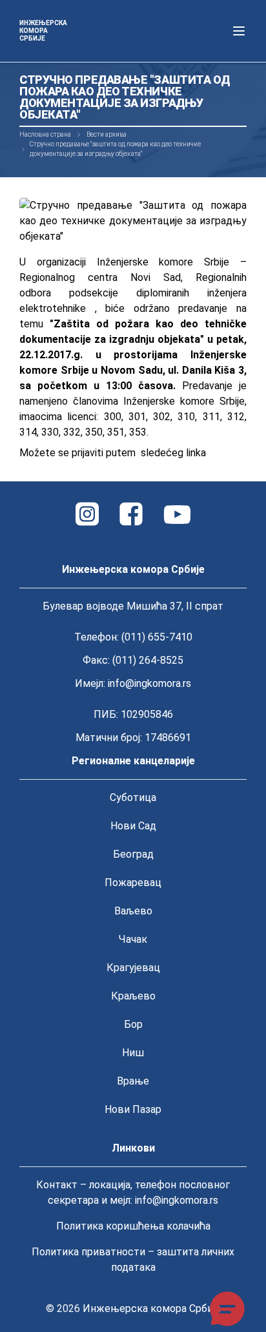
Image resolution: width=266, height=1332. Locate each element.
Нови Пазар (133, 1109)
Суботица (133, 797)
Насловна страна (45, 134)
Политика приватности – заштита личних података (133, 1259)
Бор (133, 1024)
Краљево (133, 996)
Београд (133, 854)
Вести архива (107, 134)
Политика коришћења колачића (133, 1226)
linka (196, 453)
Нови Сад (133, 826)
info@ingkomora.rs (149, 683)
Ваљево (133, 911)
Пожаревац (133, 882)
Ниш (133, 1053)
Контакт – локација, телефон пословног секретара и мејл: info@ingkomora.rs (133, 1192)
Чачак (133, 939)
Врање (133, 1081)
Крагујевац (133, 967)
